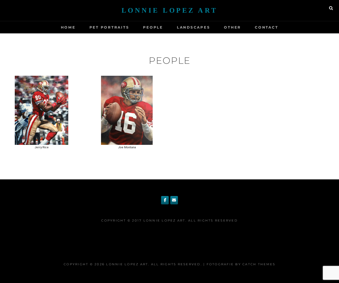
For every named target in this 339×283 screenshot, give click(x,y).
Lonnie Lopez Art (170, 10)
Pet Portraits (109, 27)
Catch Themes (258, 264)
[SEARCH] (331, 8)
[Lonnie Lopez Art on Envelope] (174, 200)
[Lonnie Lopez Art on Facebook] (165, 200)
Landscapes (193, 27)
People (153, 27)
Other (232, 27)
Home (68, 27)
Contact (266, 27)
